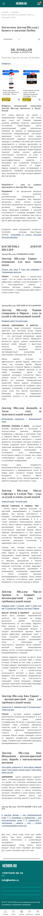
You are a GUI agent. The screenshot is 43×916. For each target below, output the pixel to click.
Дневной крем (8, 321)
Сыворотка (11, 608)
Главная (5, 12)
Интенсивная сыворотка (13, 419)
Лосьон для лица (10, 269)
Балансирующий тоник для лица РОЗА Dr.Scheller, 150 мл (11, 92)
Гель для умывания (30, 269)
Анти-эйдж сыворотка (12, 767)
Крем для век (8, 710)
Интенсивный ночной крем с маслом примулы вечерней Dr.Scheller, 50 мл (31, 93)
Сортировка (7, 39)
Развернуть (6, 63)
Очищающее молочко (11, 272)
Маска (36, 608)
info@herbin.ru (10, 880)
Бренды (14, 12)
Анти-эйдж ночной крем (19, 770)
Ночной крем (21, 321)
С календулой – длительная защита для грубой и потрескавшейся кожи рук (21, 823)
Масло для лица (25, 608)
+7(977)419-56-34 (12, 873)
